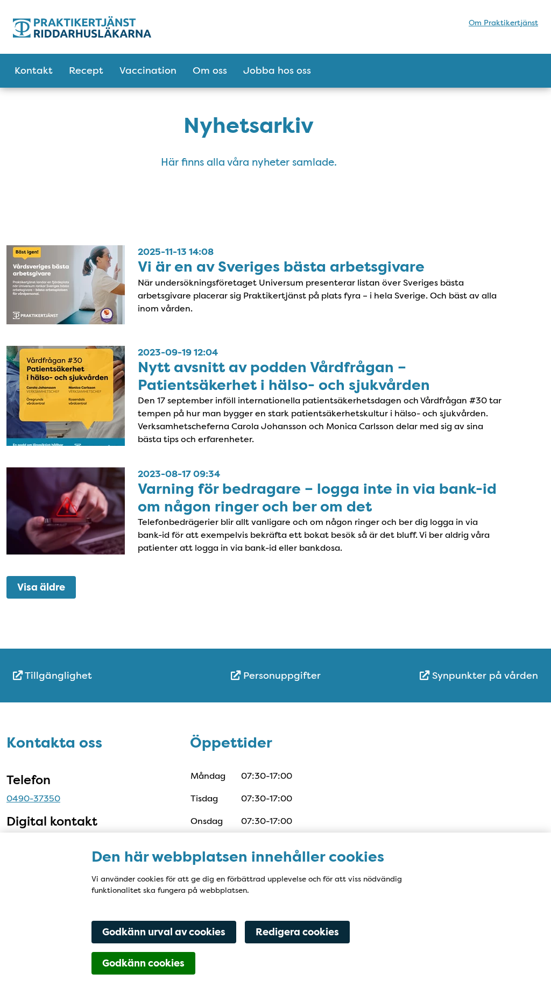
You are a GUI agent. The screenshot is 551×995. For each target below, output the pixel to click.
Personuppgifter (281, 675)
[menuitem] (100, 676)
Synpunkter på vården (483, 675)
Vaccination (147, 70)
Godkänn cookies (143, 963)
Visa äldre (41, 587)
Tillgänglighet (57, 675)
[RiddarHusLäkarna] (107, 27)
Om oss (210, 70)
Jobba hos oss (277, 70)
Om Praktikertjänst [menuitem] (503, 22)
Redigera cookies (297, 932)
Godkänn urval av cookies (163, 932)
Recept (86, 70)
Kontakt (34, 70)
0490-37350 (33, 798)
